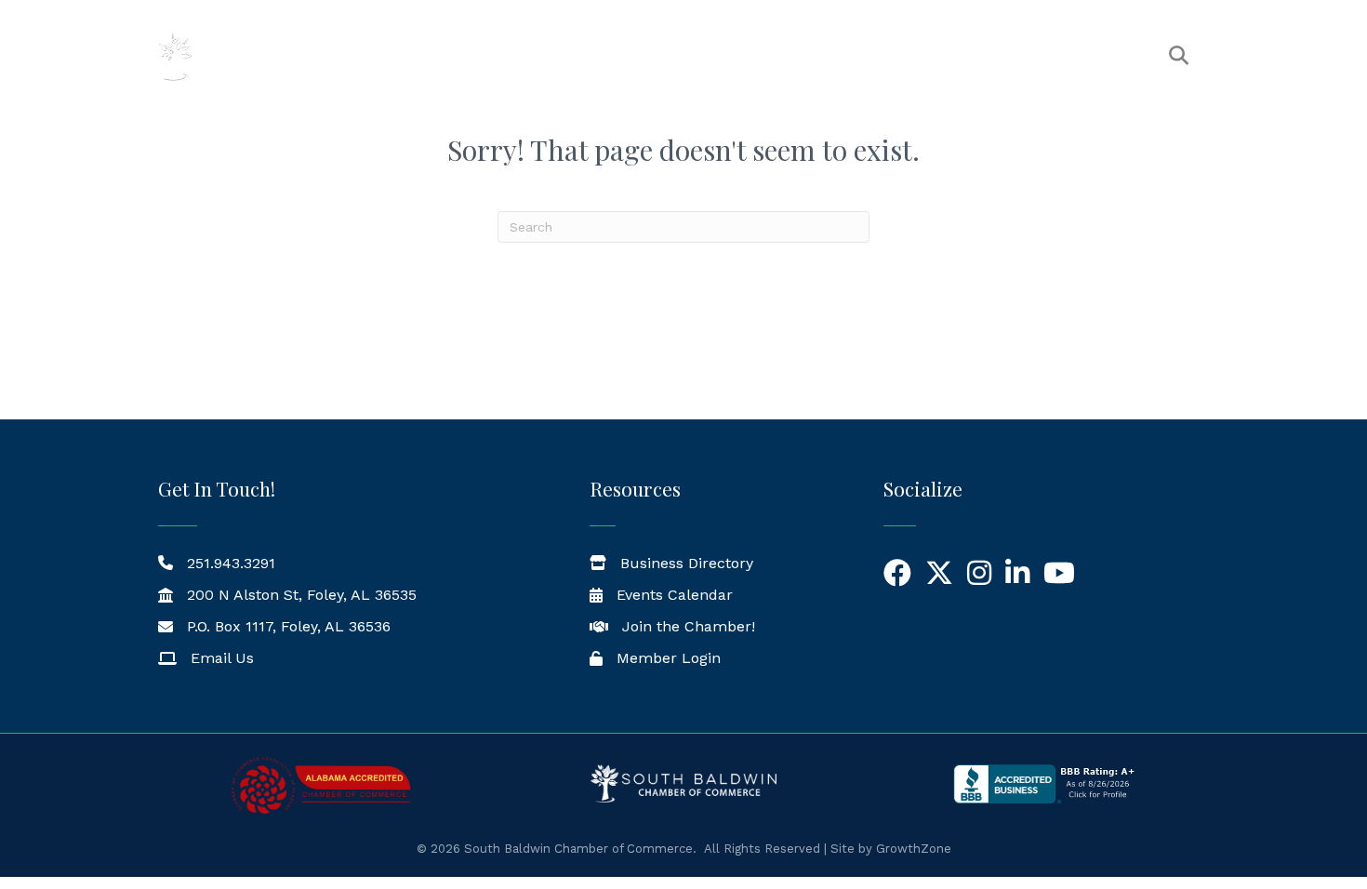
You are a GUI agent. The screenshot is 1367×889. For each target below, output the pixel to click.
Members (723, 56)
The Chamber (599, 56)
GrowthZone (913, 849)
